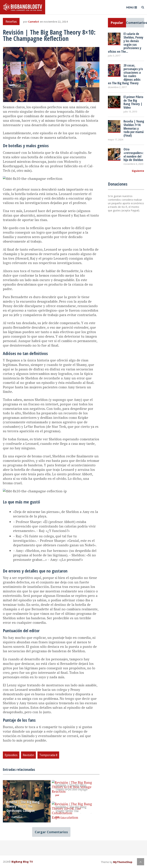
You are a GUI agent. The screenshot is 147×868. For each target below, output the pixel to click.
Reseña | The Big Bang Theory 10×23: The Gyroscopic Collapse (23, 806)
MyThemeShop (122, 862)
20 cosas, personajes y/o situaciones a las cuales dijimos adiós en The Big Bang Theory (125, 74)
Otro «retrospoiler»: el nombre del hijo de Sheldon (133, 154)
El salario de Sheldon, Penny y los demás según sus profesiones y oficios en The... (125, 43)
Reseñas (11, 21)
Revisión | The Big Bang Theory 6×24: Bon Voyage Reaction (71, 789)
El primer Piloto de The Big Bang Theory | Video (133, 102)
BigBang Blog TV (22, 861)
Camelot (33, 21)
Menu (130, 7)
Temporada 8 (48, 755)
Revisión (28, 755)
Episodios (11, 755)
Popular (117, 22)
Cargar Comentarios (51, 832)
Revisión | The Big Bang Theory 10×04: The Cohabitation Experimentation (75, 810)
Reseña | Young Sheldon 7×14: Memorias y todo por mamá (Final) (134, 128)
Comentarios (135, 22)
